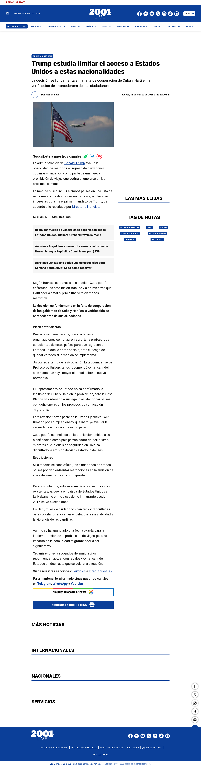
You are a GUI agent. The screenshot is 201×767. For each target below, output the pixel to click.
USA (150, 227)
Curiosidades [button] (141, 26)
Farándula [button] (91, 26)
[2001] (100, 14)
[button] (195, 686)
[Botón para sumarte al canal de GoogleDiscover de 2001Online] (73, 592)
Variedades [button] (122, 26)
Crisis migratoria (42, 56)
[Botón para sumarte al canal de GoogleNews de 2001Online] (73, 605)
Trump (163, 227)
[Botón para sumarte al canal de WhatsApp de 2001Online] (85, 156)
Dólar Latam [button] (174, 26)
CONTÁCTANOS (100, 755)
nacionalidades (157, 233)
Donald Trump (74, 163)
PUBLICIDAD (133, 748)
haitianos (157, 239)
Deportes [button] (106, 26)
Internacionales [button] (56, 26)
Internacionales (100, 571)
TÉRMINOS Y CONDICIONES (54, 748)
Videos (189, 26)
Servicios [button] (75, 26)
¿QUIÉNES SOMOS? (151, 748)
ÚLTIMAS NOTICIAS (16, 26)
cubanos (129, 239)
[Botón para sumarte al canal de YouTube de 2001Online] (99, 156)
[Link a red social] (130, 736)
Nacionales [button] (36, 26)
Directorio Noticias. (86, 207)
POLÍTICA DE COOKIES (111, 748)
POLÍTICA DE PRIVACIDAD (84, 748)
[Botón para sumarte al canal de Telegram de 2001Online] (92, 156)
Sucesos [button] (158, 26)
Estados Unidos (130, 233)
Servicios (79, 571)
